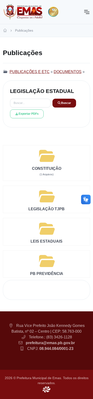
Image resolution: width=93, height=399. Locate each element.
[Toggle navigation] (86, 12)
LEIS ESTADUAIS (46, 241)
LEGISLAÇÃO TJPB (46, 209)
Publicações (24, 30)
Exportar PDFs (29, 113)
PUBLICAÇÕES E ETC (30, 72)
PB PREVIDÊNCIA (46, 274)
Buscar (66, 103)
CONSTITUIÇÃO (46, 168)
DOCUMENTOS (68, 72)
